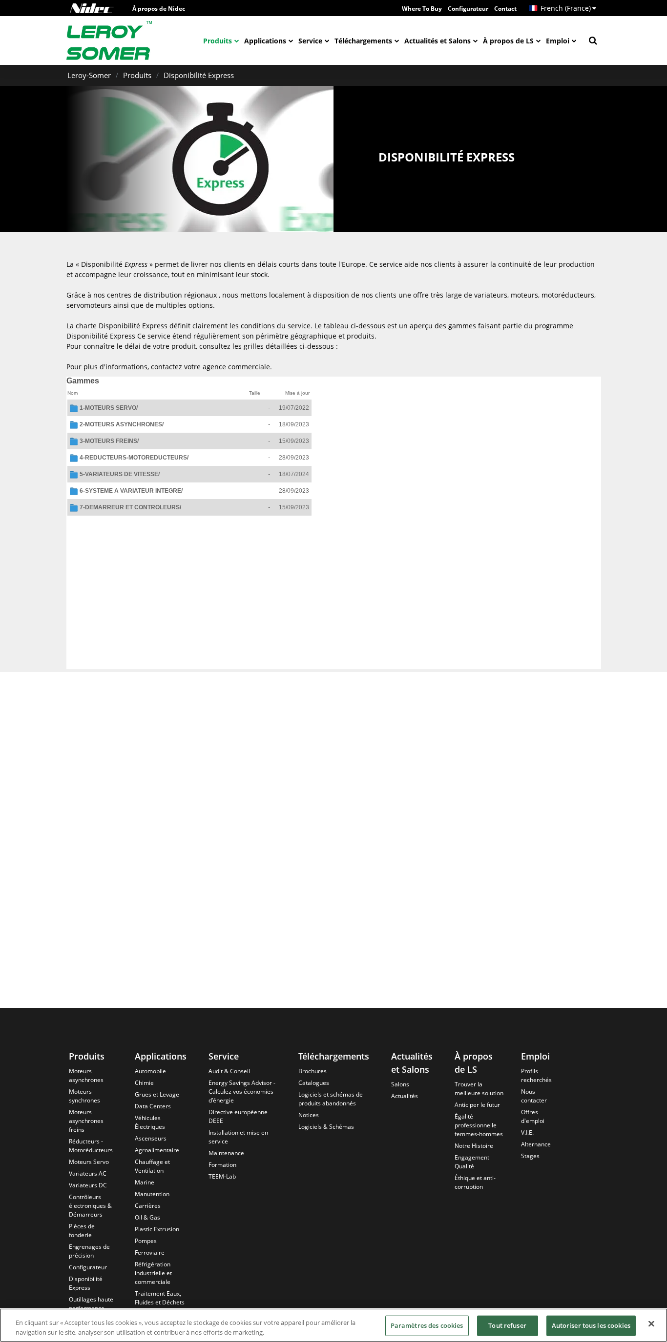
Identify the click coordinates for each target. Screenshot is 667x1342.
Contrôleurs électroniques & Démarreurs (90, 1206)
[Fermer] (651, 1324)
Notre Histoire (474, 1146)
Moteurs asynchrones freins (86, 1121)
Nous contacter (534, 1095)
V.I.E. (527, 1132)
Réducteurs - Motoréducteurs (91, 1145)
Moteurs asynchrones (86, 1075)
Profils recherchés (536, 1075)
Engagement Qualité (472, 1161)
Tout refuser (507, 1325)
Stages (530, 1156)
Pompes (146, 1241)
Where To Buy (422, 8)
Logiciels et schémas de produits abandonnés (330, 1098)
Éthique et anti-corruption (475, 1182)
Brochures (312, 1071)
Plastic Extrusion (157, 1229)
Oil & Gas (147, 1217)
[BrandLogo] (109, 40)
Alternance (536, 1144)
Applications (265, 40)
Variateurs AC (87, 1173)
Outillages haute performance (91, 1303)
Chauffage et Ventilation (152, 1166)
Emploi (557, 40)
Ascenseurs (151, 1138)
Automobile (150, 1071)
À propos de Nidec (158, 8)
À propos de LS (508, 40)
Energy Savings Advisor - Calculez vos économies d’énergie (241, 1091)
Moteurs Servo (89, 1162)
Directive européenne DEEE (238, 1116)
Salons (400, 1084)
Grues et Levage (157, 1094)
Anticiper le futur (477, 1105)
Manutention (152, 1194)
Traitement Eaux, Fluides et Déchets (160, 1297)
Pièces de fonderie (82, 1230)
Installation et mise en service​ (238, 1136)
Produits (217, 40)
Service (310, 40)
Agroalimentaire (157, 1150)
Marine (144, 1182)
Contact (505, 8)
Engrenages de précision (89, 1251)
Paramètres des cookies (427, 1325)
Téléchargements (363, 40)
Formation (222, 1165)
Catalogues (313, 1083)
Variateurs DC (88, 1185)
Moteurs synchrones (84, 1095)
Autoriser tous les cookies (591, 1325)
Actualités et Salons (437, 40)
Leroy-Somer (89, 75)
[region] (333, 1325)
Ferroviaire (150, 1252)
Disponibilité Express (199, 75)
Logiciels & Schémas (326, 1126)
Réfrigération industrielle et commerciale (153, 1273)
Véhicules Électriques (150, 1122)
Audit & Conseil (229, 1071)
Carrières (148, 1206)
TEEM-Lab (222, 1176)
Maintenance (226, 1153)
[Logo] (92, 8)
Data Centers (153, 1106)
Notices (308, 1115)
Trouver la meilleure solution (479, 1088)
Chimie (144, 1083)
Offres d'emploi (532, 1116)
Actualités (404, 1096)
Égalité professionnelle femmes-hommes (479, 1125)
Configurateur (468, 8)
